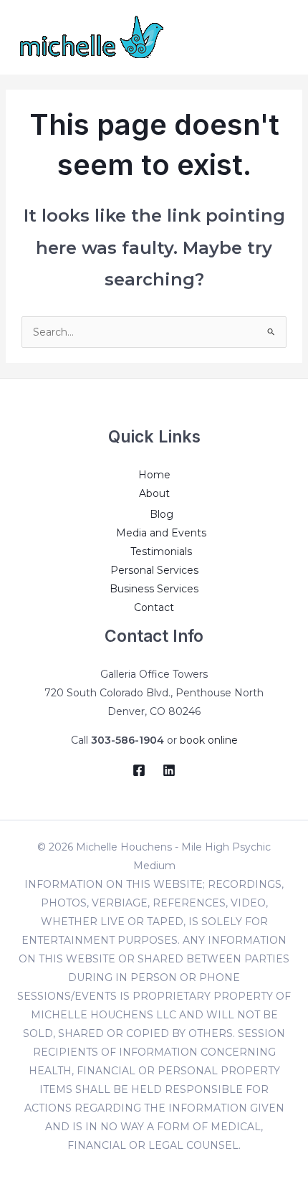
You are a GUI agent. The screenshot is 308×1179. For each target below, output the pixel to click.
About (154, 493)
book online (209, 740)
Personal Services (154, 570)
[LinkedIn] (169, 770)
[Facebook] (139, 770)
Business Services (154, 588)
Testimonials (161, 551)
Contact (154, 607)
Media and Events (161, 532)
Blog (161, 514)
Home (154, 474)
